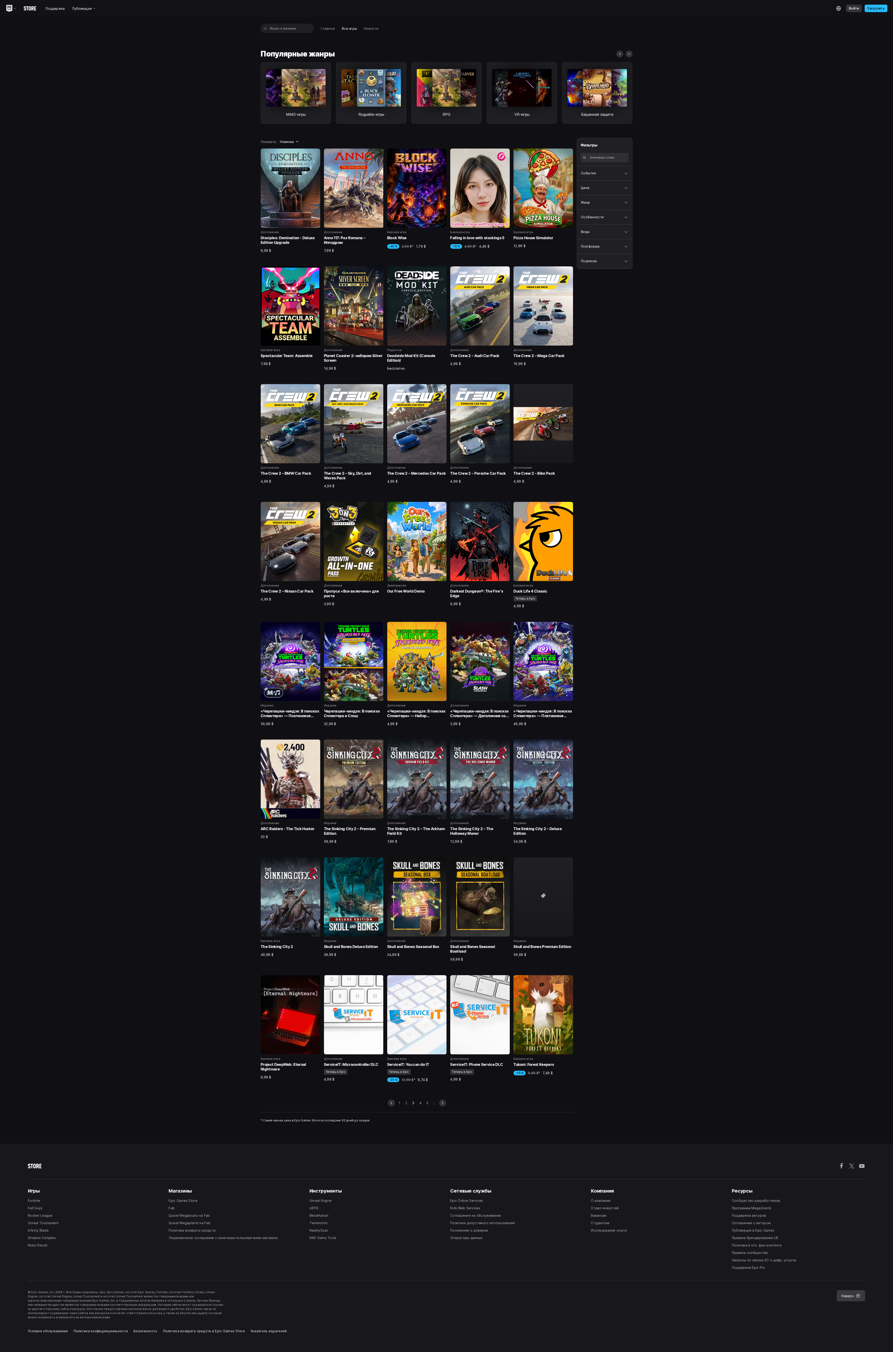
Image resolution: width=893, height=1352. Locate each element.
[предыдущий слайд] (619, 53)
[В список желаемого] (315, 154)
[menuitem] (328, 28)
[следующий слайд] (629, 53)
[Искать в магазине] (265, 28)
